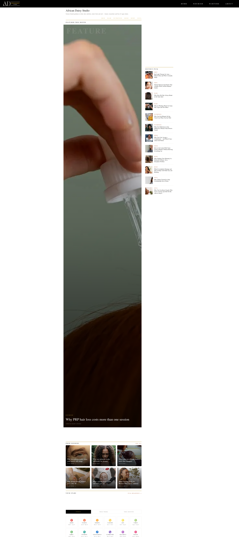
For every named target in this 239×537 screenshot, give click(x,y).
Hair (109, 18)
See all (139, 443)
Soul (139, 18)
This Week (103, 511)
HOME (184, 4)
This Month (129, 511)
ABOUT (229, 4)
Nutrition (118, 18)
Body (133, 18)
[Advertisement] (104, 434)
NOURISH (198, 4)
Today (78, 511)
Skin (103, 18)
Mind (126, 18)
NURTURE (214, 4)
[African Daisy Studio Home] (11, 3)
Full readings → (135, 493)
